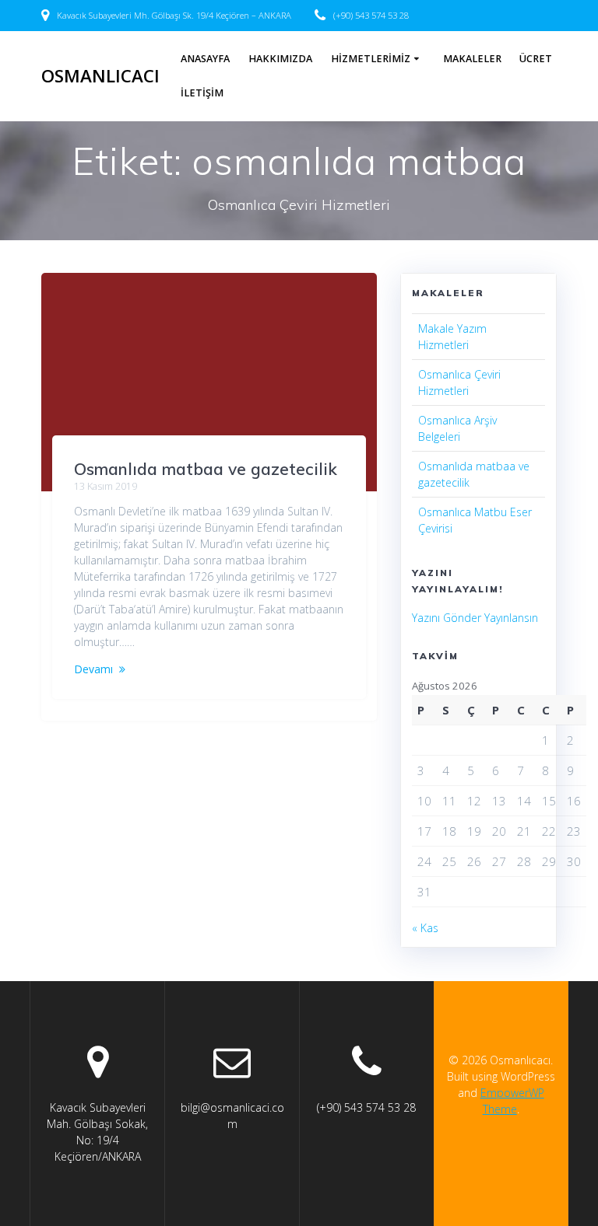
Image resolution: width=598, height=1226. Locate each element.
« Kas (425, 927)
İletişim (202, 93)
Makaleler (472, 58)
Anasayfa (205, 58)
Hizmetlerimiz (370, 58)
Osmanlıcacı (100, 76)
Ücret (535, 58)
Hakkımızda (280, 58)
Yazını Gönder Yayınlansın (475, 617)
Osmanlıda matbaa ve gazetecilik (205, 469)
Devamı (93, 669)
